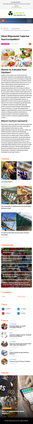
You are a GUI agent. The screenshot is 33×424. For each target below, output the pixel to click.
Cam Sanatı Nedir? (6, 182)
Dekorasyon (5, 202)
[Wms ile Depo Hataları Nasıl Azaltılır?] (16, 396)
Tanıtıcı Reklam (21, 296)
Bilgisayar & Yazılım (7, 408)
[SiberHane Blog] (16, 13)
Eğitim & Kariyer (13, 324)
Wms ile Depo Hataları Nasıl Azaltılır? (13, 412)
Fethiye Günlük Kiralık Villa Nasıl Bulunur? (19, 353)
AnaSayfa (5, 28)
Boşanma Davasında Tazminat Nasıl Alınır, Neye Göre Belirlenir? (20, 344)
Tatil (11, 350)
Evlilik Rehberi (13, 341)
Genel (4, 177)
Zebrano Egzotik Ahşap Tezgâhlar (20, 361)
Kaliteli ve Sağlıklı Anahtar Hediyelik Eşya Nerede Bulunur (20, 335)
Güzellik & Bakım (15, 28)
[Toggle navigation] (3, 20)
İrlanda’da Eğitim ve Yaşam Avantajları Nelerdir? (18, 326)
